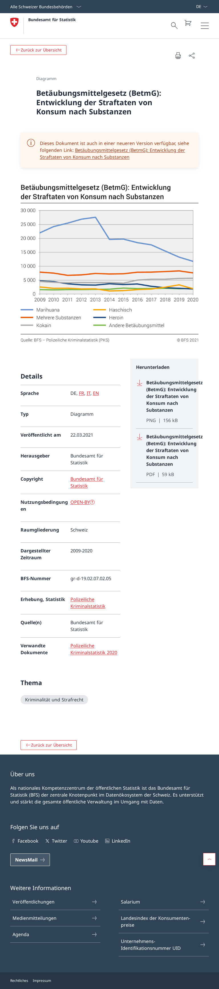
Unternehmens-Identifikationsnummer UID (151, 944)
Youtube (89, 841)
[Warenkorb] (187, 23)
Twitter (59, 841)
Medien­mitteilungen (34, 918)
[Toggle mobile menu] (204, 26)
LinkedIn (121, 841)
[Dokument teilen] (191, 55)
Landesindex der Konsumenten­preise (155, 921)
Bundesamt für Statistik (52, 19)
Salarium (130, 902)
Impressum (42, 980)
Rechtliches (19, 980)
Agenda (21, 934)
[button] (209, 859)
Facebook (28, 841)
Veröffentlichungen (33, 902)
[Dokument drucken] (178, 55)
